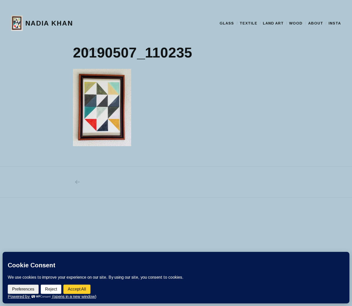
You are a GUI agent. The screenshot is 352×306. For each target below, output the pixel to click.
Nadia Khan (49, 23)
